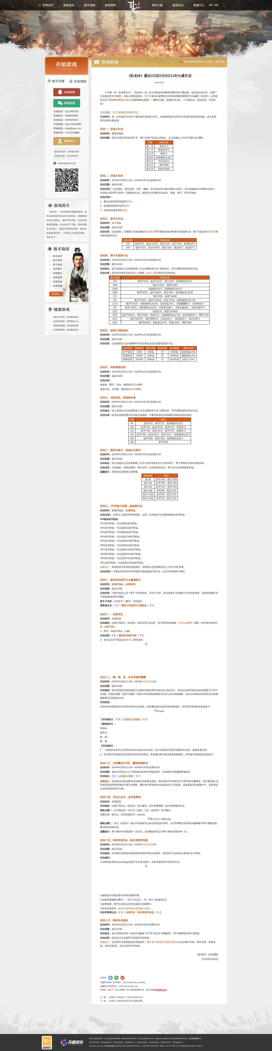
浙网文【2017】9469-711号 (170, 1046)
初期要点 (57, 273)
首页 (200, 61)
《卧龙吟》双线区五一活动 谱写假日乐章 (125, 997)
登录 (211, 5)
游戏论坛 (178, 5)
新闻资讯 (68, 5)
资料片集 (157, 5)
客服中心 (198, 5)
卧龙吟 (209, 61)
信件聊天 (57, 269)
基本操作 (57, 256)
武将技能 (57, 286)
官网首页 (48, 5)
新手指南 (89, 5)
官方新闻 (220, 61)
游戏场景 (57, 277)
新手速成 (57, 264)
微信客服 (66, 103)
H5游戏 (109, 986)
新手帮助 (57, 260)
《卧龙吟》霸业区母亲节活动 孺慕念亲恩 (125, 1001)
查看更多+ (56, 294)
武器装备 (57, 281)
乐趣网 (106, 1046)
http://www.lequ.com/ (128, 986)
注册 (216, 5)
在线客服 (66, 92)
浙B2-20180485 (127, 1046)
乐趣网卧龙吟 (161, 990)
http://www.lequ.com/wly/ (134, 982)
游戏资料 (110, 5)
